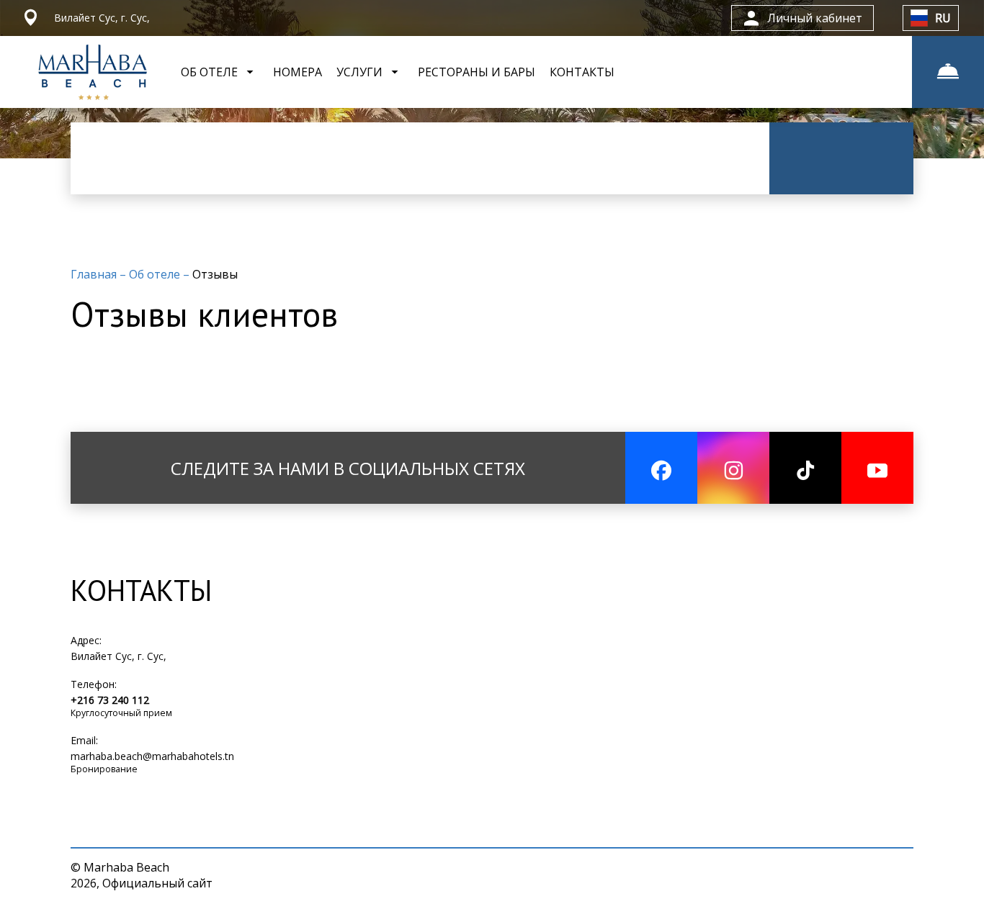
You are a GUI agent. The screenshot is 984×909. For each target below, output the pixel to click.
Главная (95, 274)
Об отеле (156, 274)
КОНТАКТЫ (582, 72)
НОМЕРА (297, 72)
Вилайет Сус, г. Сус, (118, 656)
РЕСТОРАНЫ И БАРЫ (476, 72)
